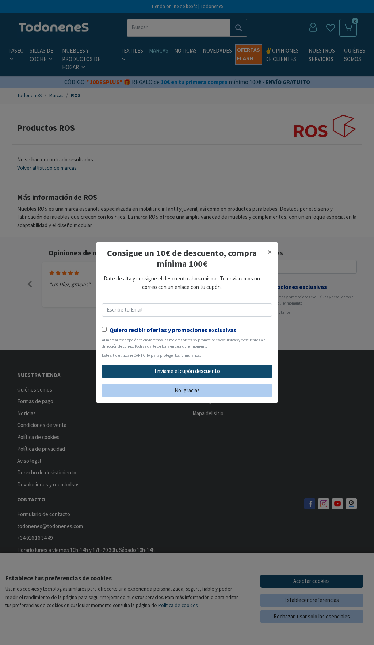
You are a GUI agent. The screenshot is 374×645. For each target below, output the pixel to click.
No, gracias (187, 390)
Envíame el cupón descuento (187, 370)
